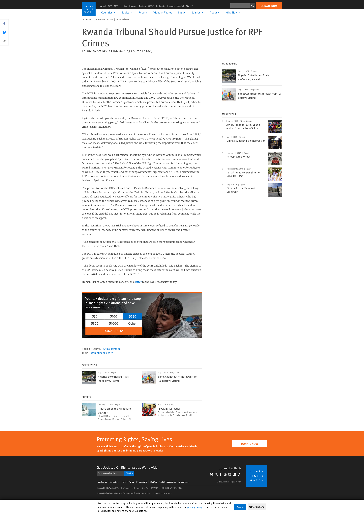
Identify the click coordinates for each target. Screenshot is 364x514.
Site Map (153, 481)
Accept (240, 506)
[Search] (252, 5)
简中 (110, 6)
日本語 (151, 6)
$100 (113, 316)
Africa (106, 348)
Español (180, 6)
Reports (143, 12)
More (190, 6)
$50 (95, 316)
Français (132, 6)
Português (160, 6)
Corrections (114, 481)
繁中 (116, 6)
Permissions (141, 481)
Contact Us (102, 481)
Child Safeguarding (167, 481)
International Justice (101, 353)
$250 (132, 316)
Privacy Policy (128, 481)
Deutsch (142, 6)
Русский (171, 6)
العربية (103, 6)
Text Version (183, 481)
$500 (95, 323)
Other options (256, 507)
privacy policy (194, 507)
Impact (182, 12)
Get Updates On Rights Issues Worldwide (127, 467)
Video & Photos (162, 12)
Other (132, 323)
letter (138, 281)
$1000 (113, 323)
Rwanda (116, 348)
